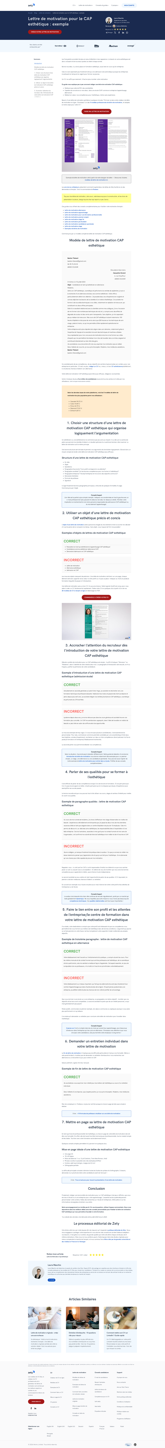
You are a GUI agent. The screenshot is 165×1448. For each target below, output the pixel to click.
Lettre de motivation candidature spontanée (79, 224)
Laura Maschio (119, 18)
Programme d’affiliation (123, 1419)
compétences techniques (78, 901)
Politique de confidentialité (124, 1406)
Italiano (112, 1426)
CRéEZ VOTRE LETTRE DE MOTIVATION (45, 32)
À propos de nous (122, 1377)
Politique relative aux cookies (123, 1413)
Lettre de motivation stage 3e (74, 219)
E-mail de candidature (101, 1377)
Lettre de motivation (85, 5)
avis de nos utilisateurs (71, 187)
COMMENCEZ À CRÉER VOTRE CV (96, 597)
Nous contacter (121, 1382)
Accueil (30, 13)
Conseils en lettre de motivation (78, 1414)
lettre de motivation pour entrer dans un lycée (94, 761)
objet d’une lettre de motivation (73, 525)
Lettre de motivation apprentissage (76, 213)
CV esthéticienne (117, 366)
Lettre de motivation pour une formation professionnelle (83, 215)
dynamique (80, 899)
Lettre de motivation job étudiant (76, 222)
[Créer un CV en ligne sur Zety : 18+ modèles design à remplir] (31, 6)
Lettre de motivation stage (73, 226)
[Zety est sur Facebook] (31, 1408)
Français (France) (101, 1428)
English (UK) (61, 1426)
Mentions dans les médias (124, 1392)
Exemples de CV (55, 1387)
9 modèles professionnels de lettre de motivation (106, 102)
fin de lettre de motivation (72, 1053)
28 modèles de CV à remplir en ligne (74, 591)
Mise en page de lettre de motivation (79, 1407)
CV (74, 5)
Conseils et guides (102, 5)
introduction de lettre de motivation (78, 756)
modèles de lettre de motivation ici (96, 180)
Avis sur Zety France (123, 1387)
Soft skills (97, 1401)
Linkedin (52, 1280)
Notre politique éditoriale (124, 1397)
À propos (114, 5)
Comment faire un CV (56, 1392)
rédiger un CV (93, 366)
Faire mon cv (36, 1401)
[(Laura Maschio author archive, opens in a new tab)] (109, 23)
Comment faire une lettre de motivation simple (79, 1393)
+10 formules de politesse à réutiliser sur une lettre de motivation (98, 1114)
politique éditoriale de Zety (117, 1230)
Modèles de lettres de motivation (78, 1379)
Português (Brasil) (50, 1435)
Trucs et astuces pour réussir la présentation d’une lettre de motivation (98, 1180)
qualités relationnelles (97, 901)
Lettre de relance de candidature (100, 1391)
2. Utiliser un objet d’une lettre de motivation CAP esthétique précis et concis (43, 85)
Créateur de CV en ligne (57, 1378)
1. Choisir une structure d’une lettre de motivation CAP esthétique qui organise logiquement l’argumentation (43, 76)
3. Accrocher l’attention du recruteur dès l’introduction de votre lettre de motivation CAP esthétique (43, 94)
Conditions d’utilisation (123, 1402)
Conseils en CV (54, 1407)
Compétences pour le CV (102, 1396)
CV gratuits (53, 1402)
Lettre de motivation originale (78, 1400)
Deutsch (80, 1426)
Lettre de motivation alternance (75, 210)
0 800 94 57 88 (32, 1415)
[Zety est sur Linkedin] (35, 1408)
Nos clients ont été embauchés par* (36, 46)
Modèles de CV (54, 1382)
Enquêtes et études (100, 1411)
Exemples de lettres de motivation (76, 229)
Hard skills (98, 1406)
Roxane (95, 189)
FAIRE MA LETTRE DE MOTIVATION (96, 111)
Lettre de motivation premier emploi (77, 217)
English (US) (71, 1426)
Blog (35, 13)
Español (91, 1426)
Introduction (38, 63)
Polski (122, 1426)
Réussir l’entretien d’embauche (100, 1383)
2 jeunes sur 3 (70, 1028)
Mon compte (129, 5)
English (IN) (50, 1426)
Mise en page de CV (56, 1397)
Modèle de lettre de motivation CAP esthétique (44, 68)
